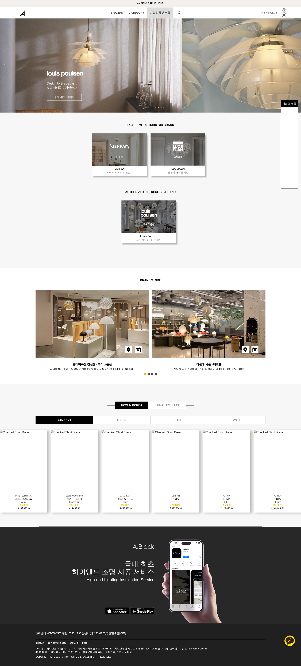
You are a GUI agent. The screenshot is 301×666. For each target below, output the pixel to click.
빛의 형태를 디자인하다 (149, 239)
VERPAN (120, 168)
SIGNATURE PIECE (167, 405)
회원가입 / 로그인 (269, 12)
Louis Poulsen (148, 236)
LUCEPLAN (178, 168)
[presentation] (268, 329)
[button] (145, 374)
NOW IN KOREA (131, 405)
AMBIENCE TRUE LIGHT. (150, 3)
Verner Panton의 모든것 (119, 172)
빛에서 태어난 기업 (178, 172)
